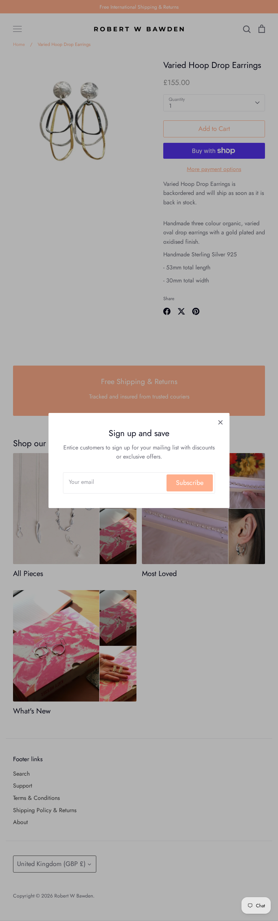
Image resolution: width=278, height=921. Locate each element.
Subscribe (189, 482)
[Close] (220, 422)
